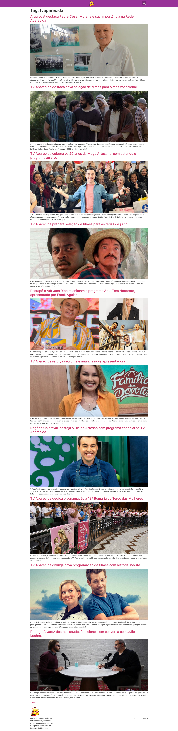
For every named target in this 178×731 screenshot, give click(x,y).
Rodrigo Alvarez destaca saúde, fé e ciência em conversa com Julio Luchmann (82, 634)
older (33, 702)
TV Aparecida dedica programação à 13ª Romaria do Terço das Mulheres (86, 498)
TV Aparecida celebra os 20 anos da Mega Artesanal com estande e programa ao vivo (83, 156)
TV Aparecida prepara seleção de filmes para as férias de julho (79, 224)
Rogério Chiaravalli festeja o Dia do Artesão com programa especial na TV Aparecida (87, 430)
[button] (37, 3)
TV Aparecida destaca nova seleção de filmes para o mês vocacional (83, 87)
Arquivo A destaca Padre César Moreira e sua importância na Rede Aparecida (82, 18)
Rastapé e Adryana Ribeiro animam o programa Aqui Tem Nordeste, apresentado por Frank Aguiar (82, 293)
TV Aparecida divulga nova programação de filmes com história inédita (85, 565)
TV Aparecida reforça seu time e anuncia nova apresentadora (77, 361)
